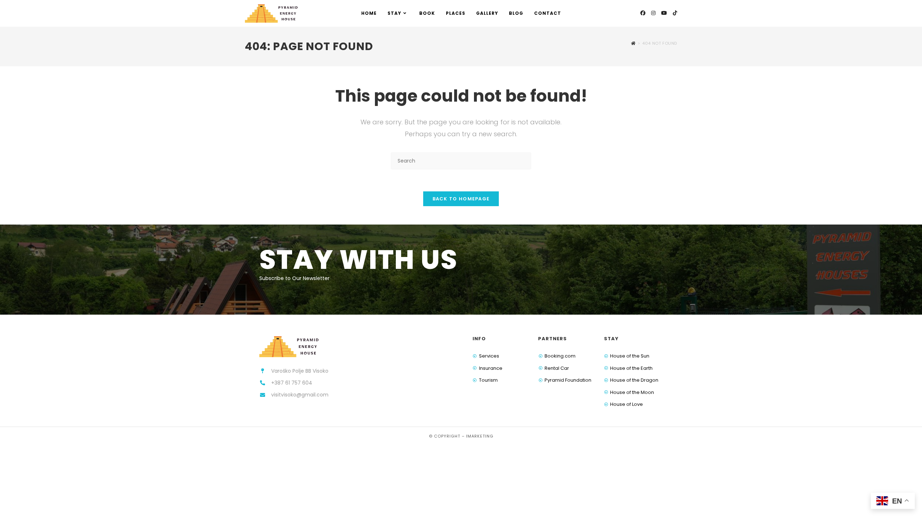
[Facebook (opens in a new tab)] (642, 12)
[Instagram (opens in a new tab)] (653, 12)
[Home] (633, 43)
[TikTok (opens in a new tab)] (675, 12)
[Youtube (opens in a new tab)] (664, 12)
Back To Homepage (461, 198)
